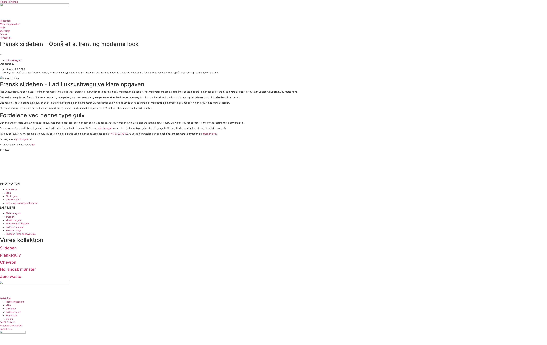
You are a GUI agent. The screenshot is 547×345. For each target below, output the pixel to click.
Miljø (8, 305)
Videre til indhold (9, 1)
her (33, 144)
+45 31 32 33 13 (118, 133)
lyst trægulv (21, 139)
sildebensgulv (105, 128)
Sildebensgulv (13, 312)
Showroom (11, 315)
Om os (9, 318)
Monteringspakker (15, 301)
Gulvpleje (11, 308)
